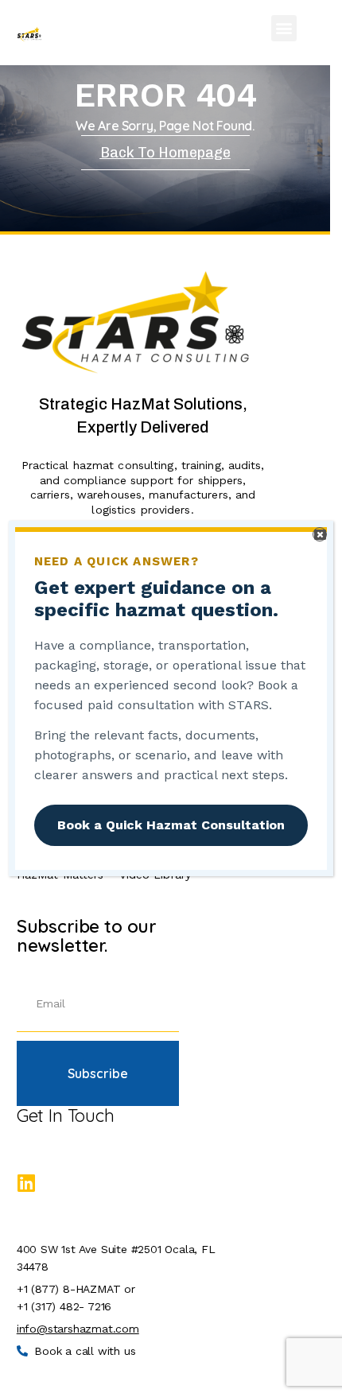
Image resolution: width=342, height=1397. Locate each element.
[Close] (320, 534)
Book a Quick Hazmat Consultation (171, 824)
